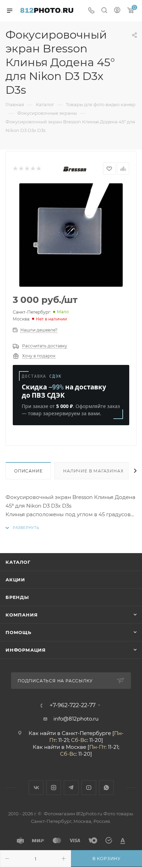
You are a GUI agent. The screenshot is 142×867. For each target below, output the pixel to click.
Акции (15, 579)
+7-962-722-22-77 (72, 705)
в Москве (73, 747)
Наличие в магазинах (93, 470)
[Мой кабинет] (117, 11)
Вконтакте (36, 787)
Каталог (18, 562)
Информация (26, 650)
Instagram (53, 787)
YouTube (88, 787)
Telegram (71, 787)
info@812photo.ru (76, 718)
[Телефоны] (91, 11)
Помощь (18, 632)
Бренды (17, 597)
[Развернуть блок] (22, 528)
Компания (22, 615)
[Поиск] (104, 11)
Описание (28, 470)
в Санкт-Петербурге (84, 733)
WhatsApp (106, 787)
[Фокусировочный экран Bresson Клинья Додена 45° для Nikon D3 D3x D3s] (71, 235)
